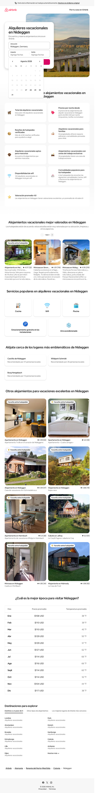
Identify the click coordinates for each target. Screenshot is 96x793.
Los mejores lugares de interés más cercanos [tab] (69, 711)
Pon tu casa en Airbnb (78, 10)
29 (35, 90)
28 (31, 90)
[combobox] (29, 46)
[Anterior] (42, 235)
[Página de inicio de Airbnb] (11, 9)
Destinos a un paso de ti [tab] (14, 711)
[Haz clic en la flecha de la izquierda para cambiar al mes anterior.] (12, 61)
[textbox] (18, 54)
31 (12, 95)
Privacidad (42, 789)
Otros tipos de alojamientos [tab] (37, 711)
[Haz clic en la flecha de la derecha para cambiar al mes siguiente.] (39, 61)
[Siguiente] (52, 235)
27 (26, 90)
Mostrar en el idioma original (68, 3)
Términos (52, 789)
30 (40, 90)
